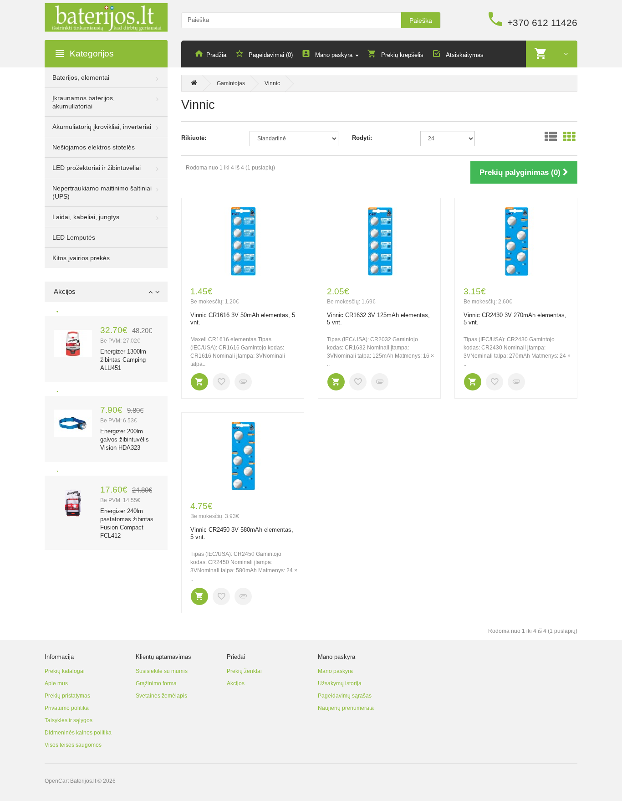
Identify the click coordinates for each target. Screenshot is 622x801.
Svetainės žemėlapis (161, 696)
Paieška (420, 20)
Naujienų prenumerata (346, 708)
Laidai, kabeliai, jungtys (85, 217)
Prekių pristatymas (67, 696)
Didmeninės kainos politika (78, 732)
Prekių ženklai (244, 671)
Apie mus (56, 683)
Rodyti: (362, 137)
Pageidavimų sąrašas (345, 696)
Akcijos (236, 683)
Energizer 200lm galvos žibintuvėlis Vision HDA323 (124, 439)
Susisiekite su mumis (162, 671)
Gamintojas (231, 83)
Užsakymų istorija (340, 683)
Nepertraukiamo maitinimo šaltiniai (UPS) (102, 192)
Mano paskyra (335, 671)
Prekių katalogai (65, 671)
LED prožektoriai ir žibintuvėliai (96, 167)
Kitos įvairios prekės (81, 258)
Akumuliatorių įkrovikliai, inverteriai (101, 126)
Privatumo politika (67, 708)
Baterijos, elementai (80, 77)
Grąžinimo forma (156, 683)
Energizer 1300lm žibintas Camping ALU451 (123, 359)
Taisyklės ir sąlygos (68, 720)
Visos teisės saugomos (73, 745)
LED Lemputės (73, 237)
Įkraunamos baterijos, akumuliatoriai (83, 102)
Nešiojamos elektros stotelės (93, 147)
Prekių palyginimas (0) (521, 172)
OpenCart (57, 781)
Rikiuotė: (193, 137)
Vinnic (272, 83)
